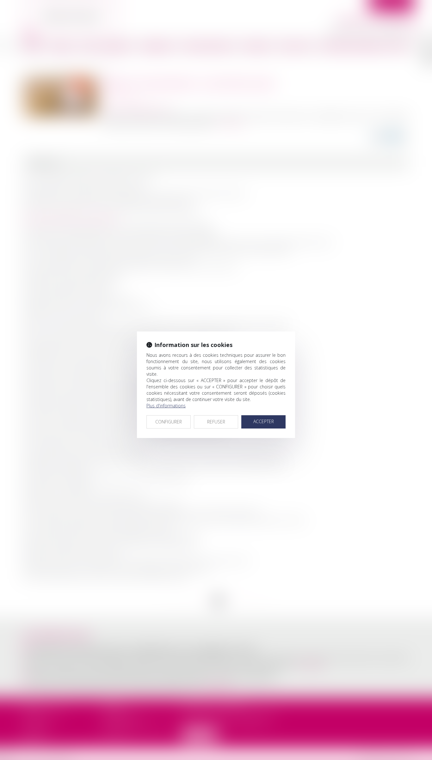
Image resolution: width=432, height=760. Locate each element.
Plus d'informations (166, 406)
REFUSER (216, 422)
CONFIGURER (168, 422)
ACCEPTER (263, 421)
